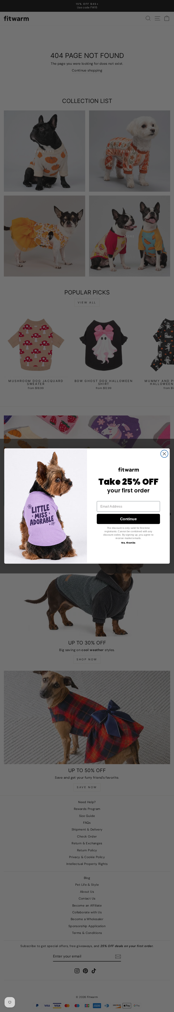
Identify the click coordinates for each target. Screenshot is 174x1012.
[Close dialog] (164, 454)
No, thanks (128, 542)
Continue (128, 519)
